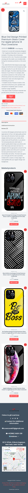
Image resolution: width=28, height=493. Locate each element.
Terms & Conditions (15, 483)
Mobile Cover (22, 105)
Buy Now (7, 101)
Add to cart (11, 96)
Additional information (8, 125)
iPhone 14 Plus (15, 105)
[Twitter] (13, 418)
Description (5, 122)
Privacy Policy (5, 483)
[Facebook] (17, 418)
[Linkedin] (15, 418)
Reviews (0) (5, 128)
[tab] (14, 122)
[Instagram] (10, 418)
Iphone (9, 105)
